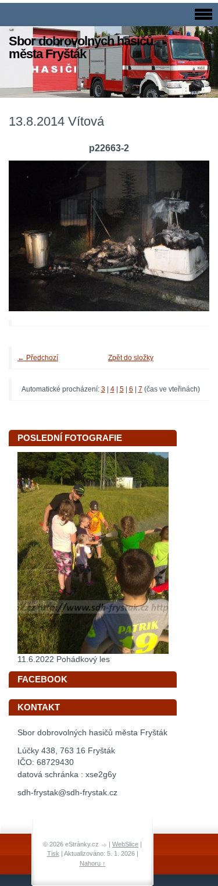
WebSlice (125, 844)
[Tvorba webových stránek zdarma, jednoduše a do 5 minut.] (105, 845)
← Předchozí (37, 358)
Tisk (53, 853)
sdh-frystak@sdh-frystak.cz (67, 792)
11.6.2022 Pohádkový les (63, 659)
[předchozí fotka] (33, 236)
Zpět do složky (130, 358)
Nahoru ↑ (93, 863)
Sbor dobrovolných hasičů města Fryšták (81, 47)
